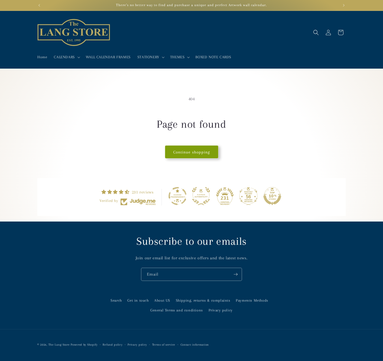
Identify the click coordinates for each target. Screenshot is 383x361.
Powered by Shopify (84, 344)
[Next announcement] (344, 5)
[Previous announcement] (39, 5)
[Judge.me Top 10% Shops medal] (272, 196)
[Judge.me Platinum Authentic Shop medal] (201, 196)
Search (116, 300)
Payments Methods (252, 300)
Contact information (195, 344)
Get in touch (138, 300)
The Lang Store (59, 344)
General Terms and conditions (176, 310)
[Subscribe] (235, 274)
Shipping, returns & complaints (203, 300)
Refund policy (112, 344)
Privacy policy (221, 310)
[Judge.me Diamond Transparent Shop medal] (177, 196)
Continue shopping (191, 152)
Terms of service (163, 344)
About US (162, 300)
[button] (66, 57)
